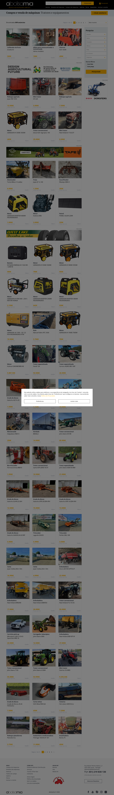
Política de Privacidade (48, 396)
